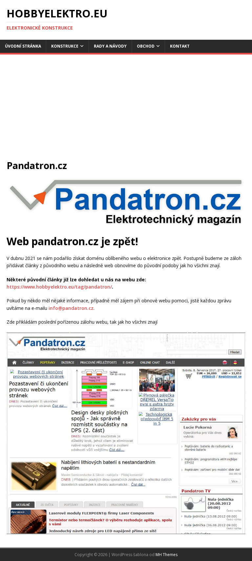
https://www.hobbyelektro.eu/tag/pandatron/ (59, 287)
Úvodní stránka (23, 46)
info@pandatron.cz (71, 308)
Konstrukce (64, 46)
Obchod (146, 46)
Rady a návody (110, 46)
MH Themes (167, 554)
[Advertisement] (126, 110)
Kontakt (180, 46)
